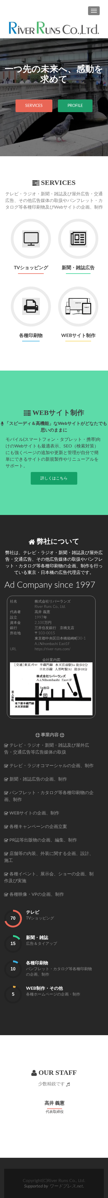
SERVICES (34, 106)
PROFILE (75, 106)
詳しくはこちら (54, 478)
